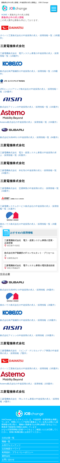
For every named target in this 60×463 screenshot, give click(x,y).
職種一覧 (6, 441)
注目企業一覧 (8, 438)
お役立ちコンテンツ (11, 445)
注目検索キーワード (11, 449)
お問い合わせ (8, 459)
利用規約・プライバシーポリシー (17, 452)
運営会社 (6, 456)
